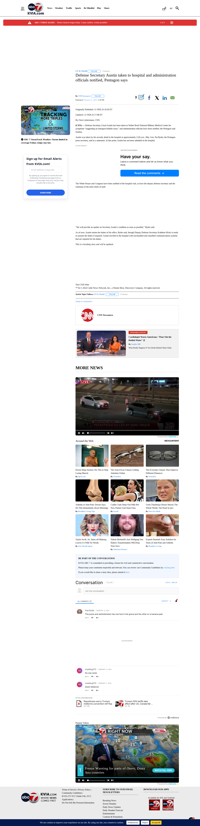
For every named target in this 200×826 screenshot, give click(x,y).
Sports (78, 8)
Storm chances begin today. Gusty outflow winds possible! (82, 22)
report (174, 617)
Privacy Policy (84, 789)
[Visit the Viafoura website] (173, 717)
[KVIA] (36, 8)
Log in (167, 582)
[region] (127, 650)
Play (99, 8)
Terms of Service (69, 789)
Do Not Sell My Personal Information (78, 803)
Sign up (174, 582)
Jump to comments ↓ (84, 301)
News (49, 8)
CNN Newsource (84, 96)
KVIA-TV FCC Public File (74, 796)
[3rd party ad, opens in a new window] (101, 355)
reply (87, 617)
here (127, 572)
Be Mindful (89, 8)
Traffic (69, 8)
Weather (59, 8)
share (168, 617)
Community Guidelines (72, 793)
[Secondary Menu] (24, 8)
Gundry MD (135, 344)
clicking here (169, 567)
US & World (99, 294)
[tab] (85, 601)
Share (106, 8)
